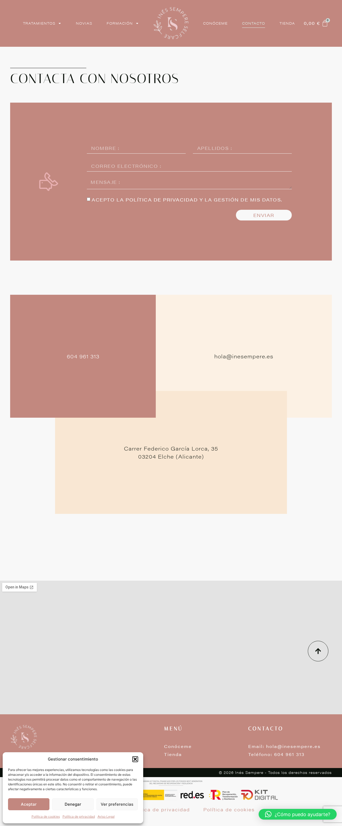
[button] (135, 759)
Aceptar (29, 804)
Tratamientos (39, 23)
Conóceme (215, 23)
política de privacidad (162, 199)
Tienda (287, 23)
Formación (120, 23)
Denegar (73, 804)
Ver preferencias (117, 804)
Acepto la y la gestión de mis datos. (187, 199)
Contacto (253, 23)
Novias (84, 23)
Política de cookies (46, 817)
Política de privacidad (79, 817)
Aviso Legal (106, 817)
